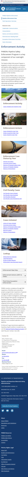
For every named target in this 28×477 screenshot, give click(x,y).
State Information (7, 42)
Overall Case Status (8, 161)
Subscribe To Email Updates (10, 406)
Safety (2, 428)
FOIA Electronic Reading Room (10, 36)
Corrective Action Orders (9, 163)
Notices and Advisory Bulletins (10, 34)
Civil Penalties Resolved (9, 197)
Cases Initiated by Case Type (10, 131)
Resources (4, 425)
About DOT (4, 450)
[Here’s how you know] (14, 2)
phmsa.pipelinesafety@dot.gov (9, 352)
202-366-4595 (5, 356)
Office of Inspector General (8, 464)
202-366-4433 (5, 392)
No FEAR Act (4, 462)
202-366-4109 (23, 396)
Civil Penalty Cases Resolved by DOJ (12, 198)
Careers (3, 442)
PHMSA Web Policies (6, 438)
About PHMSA (4, 421)
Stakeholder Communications (10, 28)
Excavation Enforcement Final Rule (11, 39)
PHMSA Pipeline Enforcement (10, 15)
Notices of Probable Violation (10, 167)
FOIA (2, 457)
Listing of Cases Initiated (9, 223)
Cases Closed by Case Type (10, 135)
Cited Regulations (7, 258)
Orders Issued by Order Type (10, 133)
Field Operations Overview (9, 21)
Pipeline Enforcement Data (9, 18)
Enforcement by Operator (10, 257)
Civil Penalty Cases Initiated (10, 193)
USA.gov (3, 466)
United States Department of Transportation (13, 5)
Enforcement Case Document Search (12, 262)
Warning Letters (7, 230)
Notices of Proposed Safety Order (12, 165)
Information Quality (6, 459)
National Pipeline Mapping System (15, 329)
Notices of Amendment (9, 168)
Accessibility (4, 440)
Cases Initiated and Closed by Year (12, 106)
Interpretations (6, 31)
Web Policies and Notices (7, 468)
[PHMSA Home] (11, 9)
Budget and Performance (7, 452)
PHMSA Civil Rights (6, 435)
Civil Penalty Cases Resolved (10, 195)
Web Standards (5, 471)
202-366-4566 (5, 360)
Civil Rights (4, 455)
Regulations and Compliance (8, 423)
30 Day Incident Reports (9, 260)
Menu (24, 9)
